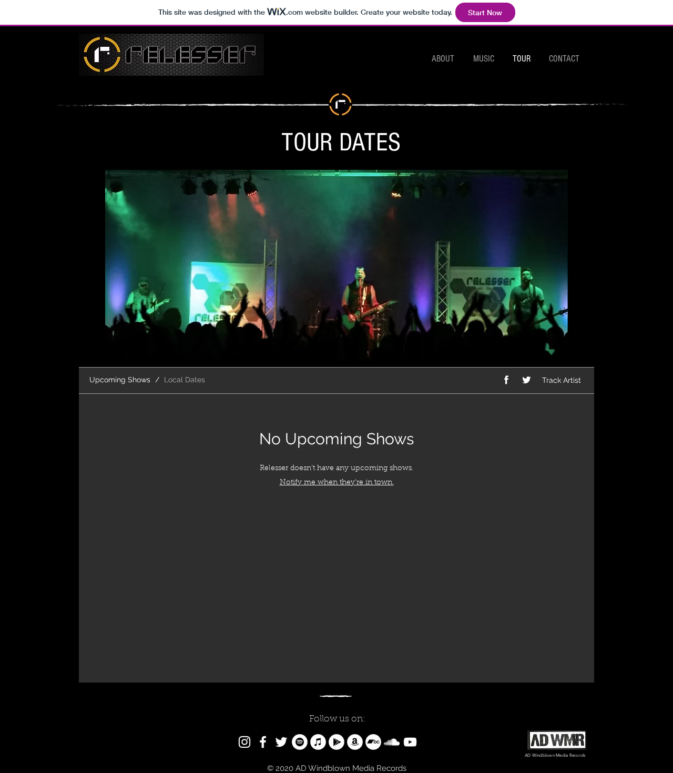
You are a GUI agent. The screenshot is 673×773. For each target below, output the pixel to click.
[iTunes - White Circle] (318, 742)
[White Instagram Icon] (244, 742)
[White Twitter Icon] (281, 742)
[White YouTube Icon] (410, 742)
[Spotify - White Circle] (300, 742)
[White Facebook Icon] (263, 742)
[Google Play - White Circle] (336, 742)
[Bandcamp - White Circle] (373, 742)
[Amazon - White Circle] (355, 742)
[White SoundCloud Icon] (392, 742)
